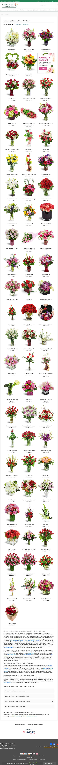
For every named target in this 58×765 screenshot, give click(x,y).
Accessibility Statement (33, 759)
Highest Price (18, 24)
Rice (27, 716)
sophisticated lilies (11, 654)
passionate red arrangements (16, 640)
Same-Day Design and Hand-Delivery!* (10, 1)
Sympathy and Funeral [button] (32, 10)
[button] (54, 759)
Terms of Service (16, 759)
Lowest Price (26, 24)
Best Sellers (10, 24)
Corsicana (30, 716)
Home (2, 14)
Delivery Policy (42, 759)
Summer (10, 10)
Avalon (35, 716)
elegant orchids (36, 639)
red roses (17, 639)
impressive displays (8, 647)
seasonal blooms (11, 667)
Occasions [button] (15, 10)
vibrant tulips (31, 653)
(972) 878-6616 (3, 747)
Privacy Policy (24, 759)
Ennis (13, 716)
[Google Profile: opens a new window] (54, 744)
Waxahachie (18, 716)
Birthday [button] (23, 10)
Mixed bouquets (28, 654)
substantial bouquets (48, 668)
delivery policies (7, 682)
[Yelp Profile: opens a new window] (57, 744)
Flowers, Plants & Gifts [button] (45, 10)
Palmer (23, 716)
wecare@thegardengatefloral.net (7, 748)
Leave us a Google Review (51, 747)
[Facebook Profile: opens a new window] (51, 744)
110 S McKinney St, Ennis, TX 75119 (8, 745)
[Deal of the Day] (45, 63)
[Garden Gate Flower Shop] (10, 5)
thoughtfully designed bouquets (32, 640)
